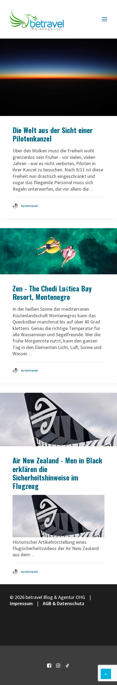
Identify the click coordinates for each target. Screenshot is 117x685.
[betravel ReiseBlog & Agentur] (37, 19)
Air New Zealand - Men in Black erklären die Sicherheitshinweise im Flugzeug (57, 473)
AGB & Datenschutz (63, 603)
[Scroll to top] (106, 673)
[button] (104, 19)
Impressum (21, 603)
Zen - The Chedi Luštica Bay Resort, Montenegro (52, 292)
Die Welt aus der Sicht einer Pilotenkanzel (53, 134)
